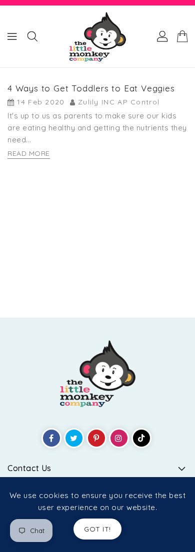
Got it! (97, 529)
